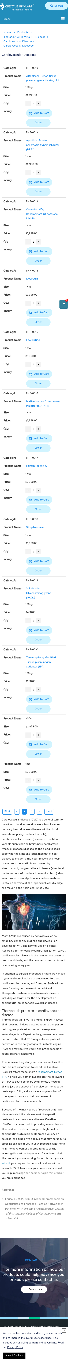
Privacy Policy (15, 1347)
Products (22, 32)
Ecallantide (33, 340)
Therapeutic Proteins (16, 37)
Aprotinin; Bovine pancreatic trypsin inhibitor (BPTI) (42, 145)
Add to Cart (41, 113)
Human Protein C (36, 466)
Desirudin (32, 278)
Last (49, 811)
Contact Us (34, 1289)
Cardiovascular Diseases (18, 45)
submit (6, 1163)
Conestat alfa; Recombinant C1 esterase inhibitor (42, 214)
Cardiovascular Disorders (18, 41)
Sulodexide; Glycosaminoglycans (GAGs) (38, 593)
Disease (40, 37)
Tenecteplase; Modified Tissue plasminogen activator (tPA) (41, 662)
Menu (6, 19)
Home (7, 32)
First (7, 811)
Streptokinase (35, 527)
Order (38, 122)
